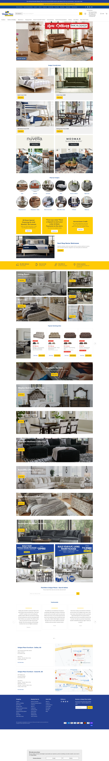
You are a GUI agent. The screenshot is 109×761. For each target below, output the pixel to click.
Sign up (90, 708)
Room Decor (20, 19)
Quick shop (35, 356)
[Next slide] (90, 41)
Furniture (3, 19)
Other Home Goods (84, 19)
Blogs (47, 711)
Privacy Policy (33, 711)
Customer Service (49, 705)
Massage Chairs (28, 19)
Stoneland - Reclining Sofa (84, 348)
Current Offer (48, 706)
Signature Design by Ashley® (37, 350)
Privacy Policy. (33, 755)
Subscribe (47, 710)
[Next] (95, 343)
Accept (54, 758)
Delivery (70, 19)
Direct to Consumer (34, 702)
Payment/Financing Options (61, 19)
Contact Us (33, 705)
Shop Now (21, 98)
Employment (33, 708)
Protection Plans (34, 710)
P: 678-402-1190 (92, 16)
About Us (33, 706)
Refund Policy (33, 713)
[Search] (80, 13)
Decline (70, 758)
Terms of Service (34, 716)
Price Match (76, 19)
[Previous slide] (19, 41)
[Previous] (14, 343)
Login (103, 13)
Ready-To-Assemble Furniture (39, 19)
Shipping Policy (34, 715)
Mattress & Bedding (12, 19)
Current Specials (50, 19)
